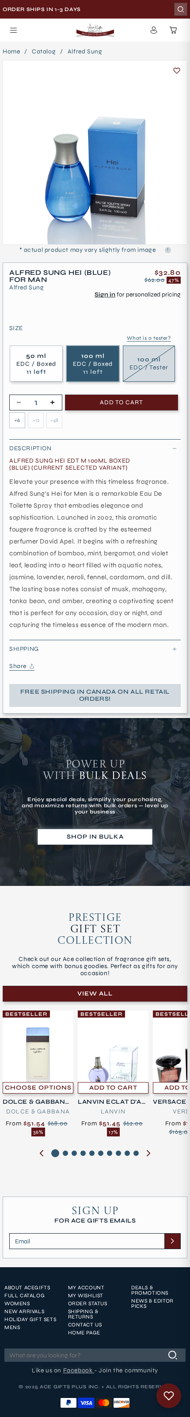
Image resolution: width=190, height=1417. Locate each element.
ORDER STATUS (87, 1303)
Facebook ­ (78, 1370)
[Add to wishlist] (177, 71)
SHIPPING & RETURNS (83, 1314)
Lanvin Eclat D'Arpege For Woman (112, 1102)
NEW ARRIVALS (24, 1311)
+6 (17, 420)
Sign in (105, 294)
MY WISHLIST (86, 1295)
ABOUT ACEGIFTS (27, 1287)
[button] (13, 30)
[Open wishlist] (168, 1395)
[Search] (181, 9)
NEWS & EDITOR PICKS (152, 1303)
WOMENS (17, 1303)
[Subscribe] (172, 1241)
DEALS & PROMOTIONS (149, 1290)
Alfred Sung (85, 51)
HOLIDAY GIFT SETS (30, 1319)
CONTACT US (85, 1324)
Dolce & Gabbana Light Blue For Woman (37, 1102)
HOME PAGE (84, 1332)
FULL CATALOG (24, 1295)
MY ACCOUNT (86, 1287)
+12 (36, 420)
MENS (12, 1327)
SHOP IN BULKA (95, 836)
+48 (54, 420)
